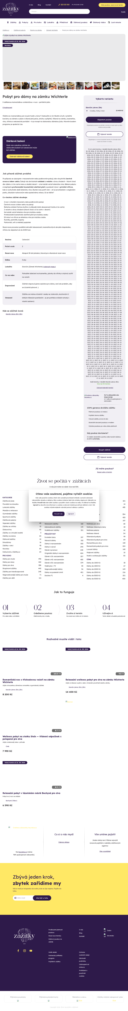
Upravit (71, 514)
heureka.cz (22, 852)
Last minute (116, 22)
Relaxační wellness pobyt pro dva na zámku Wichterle (95, 679)
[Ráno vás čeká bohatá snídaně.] (53, 85)
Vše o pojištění (105, 851)
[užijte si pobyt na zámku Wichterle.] (64, 57)
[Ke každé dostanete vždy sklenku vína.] (26, 85)
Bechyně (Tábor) (11, 801)
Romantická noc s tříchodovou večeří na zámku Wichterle (28, 680)
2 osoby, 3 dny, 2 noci (97, 111)
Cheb (7, 746)
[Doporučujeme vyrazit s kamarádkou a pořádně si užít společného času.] (8, 85)
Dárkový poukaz (80, 22)
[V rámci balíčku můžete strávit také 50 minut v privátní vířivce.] (80, 85)
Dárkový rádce (99, 22)
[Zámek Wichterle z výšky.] (116, 85)
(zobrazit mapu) (49, 267)
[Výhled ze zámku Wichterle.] (44, 85)
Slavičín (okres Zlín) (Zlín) (14, 314)
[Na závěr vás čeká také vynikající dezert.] (35, 85)
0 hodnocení (7, 108)
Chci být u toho (42, 898)
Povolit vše (58, 514)
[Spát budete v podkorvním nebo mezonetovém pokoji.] (89, 85)
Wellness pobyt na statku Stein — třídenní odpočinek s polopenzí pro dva (32, 737)
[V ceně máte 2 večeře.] (17, 85)
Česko (109, 930)
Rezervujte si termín (104, 472)
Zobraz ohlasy (63, 842)
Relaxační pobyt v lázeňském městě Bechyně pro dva (31, 793)
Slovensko (110, 936)
